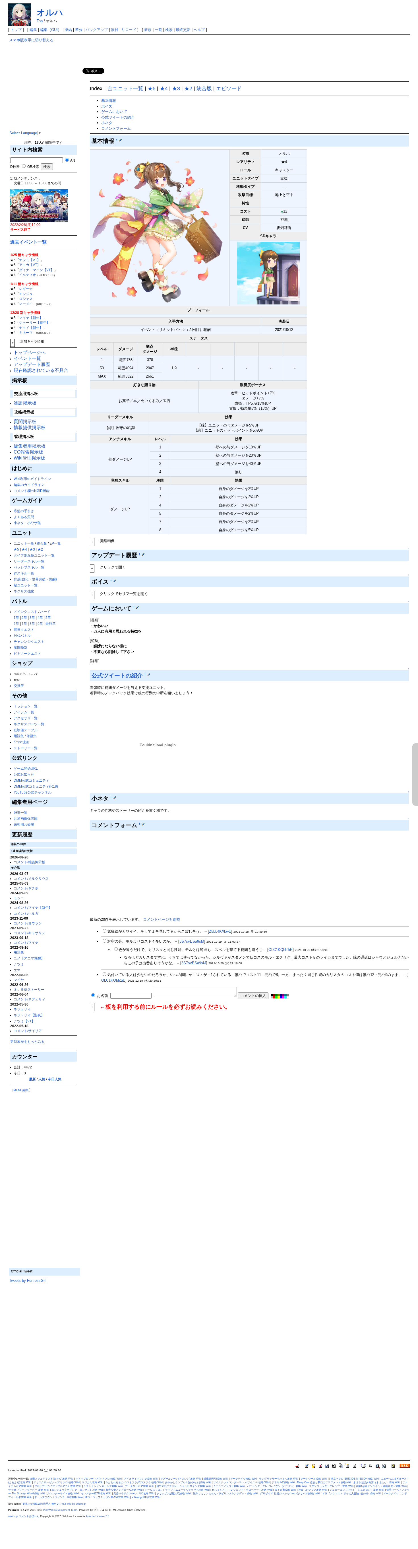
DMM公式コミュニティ (31, 780)
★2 (40, 549)
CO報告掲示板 (28, 452)
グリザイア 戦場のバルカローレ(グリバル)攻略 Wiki (290, 1493)
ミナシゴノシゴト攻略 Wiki (229, 1486)
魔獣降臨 (20, 647)
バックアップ (97, 30)
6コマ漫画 (21, 742)
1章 (16, 617)
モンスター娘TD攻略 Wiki (96, 1493)
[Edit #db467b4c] (143, 824)
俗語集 (31, 736)
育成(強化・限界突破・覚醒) (35, 579)
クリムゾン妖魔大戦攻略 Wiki (174, 1493)
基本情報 (108, 100)
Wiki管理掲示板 (29, 458)
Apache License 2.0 (97, 1516)
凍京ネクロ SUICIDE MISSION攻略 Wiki (355, 1478)
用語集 (19, 736)
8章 (32, 623)
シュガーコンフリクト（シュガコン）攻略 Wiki (357, 1489)
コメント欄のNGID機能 (31, 491)
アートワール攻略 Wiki (314, 1478)
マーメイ (26, 304)
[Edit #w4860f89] (120, 140)
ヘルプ (199, 30)
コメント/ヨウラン (28, 923)
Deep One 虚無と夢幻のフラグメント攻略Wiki (324, 1482)
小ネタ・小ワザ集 (27, 523)
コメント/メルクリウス (31, 878)
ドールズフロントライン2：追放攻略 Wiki (58, 1497)
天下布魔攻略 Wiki (285, 1489)
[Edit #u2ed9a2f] (137, 607)
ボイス (106, 106)
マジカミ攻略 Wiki (92, 1482)
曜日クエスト (24, 629)
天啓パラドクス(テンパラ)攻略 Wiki (133, 1493)
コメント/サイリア (28, 1031)
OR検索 (32, 166)
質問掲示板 (25, 421)
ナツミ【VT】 (29, 260)
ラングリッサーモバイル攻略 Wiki (278, 1478)
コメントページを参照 (161, 919)
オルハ (50, 12)
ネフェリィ (22, 1009)
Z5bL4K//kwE (220, 931)
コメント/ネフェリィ (29, 999)
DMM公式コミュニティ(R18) (36, 786)
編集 (33, 30)
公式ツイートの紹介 (117, 117)
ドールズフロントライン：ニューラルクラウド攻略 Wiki (177, 1489)
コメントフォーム (116, 128)
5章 (48, 617)
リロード (128, 30)
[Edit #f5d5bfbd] (149, 674)
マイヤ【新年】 (31, 318)
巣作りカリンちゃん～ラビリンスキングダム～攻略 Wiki (225, 1493)
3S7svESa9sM (191, 941)
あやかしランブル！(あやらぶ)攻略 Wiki (188, 1482)
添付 (114, 30)
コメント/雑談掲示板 (29, 862)
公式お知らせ (24, 774)
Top (40, 21)
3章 (32, 617)
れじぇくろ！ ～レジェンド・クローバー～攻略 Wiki (242, 1489)
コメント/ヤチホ (26, 888)
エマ (17, 970)
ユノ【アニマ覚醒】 (29, 958)
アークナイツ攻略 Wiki (243, 1478)
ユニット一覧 (24, 543)
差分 (78, 30)
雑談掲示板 (25, 403)
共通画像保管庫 (26, 818)
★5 (16, 549)
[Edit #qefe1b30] (114, 580)
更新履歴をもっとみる (27, 1041)
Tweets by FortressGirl (27, 1280)
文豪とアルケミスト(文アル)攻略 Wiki (51, 1478)
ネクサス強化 (24, 591)
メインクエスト (26, 611)
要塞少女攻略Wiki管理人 (36, 1503)
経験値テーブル (26, 730)
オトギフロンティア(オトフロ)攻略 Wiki (99, 1478)
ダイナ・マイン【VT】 (36, 270)
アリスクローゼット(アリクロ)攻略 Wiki (57, 1482)
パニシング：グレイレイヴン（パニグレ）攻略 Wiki (277, 1486)
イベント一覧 (27, 358)
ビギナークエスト (27, 653)
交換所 (19, 685)
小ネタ (106, 123)
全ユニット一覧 (125, 88)
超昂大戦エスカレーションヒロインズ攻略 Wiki (183, 1486)
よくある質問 (24, 517)
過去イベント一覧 (28, 242)
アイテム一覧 (24, 712)
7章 (24, 623)
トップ (16, 30)
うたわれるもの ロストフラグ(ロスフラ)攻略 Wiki (134, 1482)
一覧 (158, 30)
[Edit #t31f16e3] (143, 554)
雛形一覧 (20, 812)
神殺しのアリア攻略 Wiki (312, 1489)
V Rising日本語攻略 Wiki (146, 1497)
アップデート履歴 (32, 364)
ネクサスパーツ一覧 (29, 724)
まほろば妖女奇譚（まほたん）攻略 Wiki (376, 1482)
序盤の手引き (24, 511)
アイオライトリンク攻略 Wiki (141, 1478)
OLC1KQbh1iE (280, 949)
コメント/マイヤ (26, 942)
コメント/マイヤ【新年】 (33, 907)
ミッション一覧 (26, 706)
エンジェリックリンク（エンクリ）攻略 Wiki (77, 1489)
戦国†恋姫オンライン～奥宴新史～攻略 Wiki (381, 1486)
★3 (32, 549)
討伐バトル (22, 635)
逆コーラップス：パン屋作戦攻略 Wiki (107, 1497)
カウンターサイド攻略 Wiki (63, 1493)
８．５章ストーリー (29, 989)
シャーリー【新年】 (34, 322)
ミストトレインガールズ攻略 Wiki (103, 1486)
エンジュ (26, 294)
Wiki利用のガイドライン (32, 479)
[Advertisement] (44, 91)
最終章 (50, 623)
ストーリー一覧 (26, 748)
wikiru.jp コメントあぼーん (23, 1516)
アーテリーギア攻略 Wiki (139, 1486)
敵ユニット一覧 (26, 585)
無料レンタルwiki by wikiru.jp (68, 1503)
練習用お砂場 (24, 824)
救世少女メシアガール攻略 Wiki (124, 1489)
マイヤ (19, 980)
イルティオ (27, 275)
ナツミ (19, 964)
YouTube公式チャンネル (32, 792)
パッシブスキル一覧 (29, 567)
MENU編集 (21, 1090)
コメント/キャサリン (29, 933)
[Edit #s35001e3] (114, 797)
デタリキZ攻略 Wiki (283, 1482)
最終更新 (183, 30)
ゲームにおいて (114, 112)
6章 (16, 623)
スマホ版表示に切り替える (31, 40)
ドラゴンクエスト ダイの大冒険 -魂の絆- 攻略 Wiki (351, 1493)
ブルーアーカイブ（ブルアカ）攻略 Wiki (57, 1486)
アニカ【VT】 (29, 265)
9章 (40, 623)
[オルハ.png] (160, 227)
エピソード (229, 88)
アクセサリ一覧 (26, 718)
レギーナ (26, 289)
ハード (45, 611)
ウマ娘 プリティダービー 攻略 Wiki (28, 1489)
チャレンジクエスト (29, 641)
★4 (24, 549)
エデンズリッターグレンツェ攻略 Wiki (331, 1486)
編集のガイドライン (29, 485)
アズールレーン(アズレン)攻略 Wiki (180, 1478)
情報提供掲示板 (29, 427)
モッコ (19, 898)
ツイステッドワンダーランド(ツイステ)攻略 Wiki (241, 1482)
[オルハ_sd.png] (268, 273)
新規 (148, 30)
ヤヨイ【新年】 (31, 327)
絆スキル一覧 (24, 573)
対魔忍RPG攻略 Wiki (216, 1478)
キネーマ (26, 332)
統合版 (42, 543)
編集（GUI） (50, 30)
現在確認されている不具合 (41, 370)
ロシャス (26, 298)
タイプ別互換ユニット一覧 (34, 555)
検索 (169, 30)
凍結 (68, 30)
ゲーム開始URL (26, 768)
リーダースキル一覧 (29, 561)
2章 (24, 617)
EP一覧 (55, 543)
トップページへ (29, 352)
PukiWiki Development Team (60, 1510)
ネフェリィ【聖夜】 (29, 1015)
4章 (40, 617)
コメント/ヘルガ (26, 913)
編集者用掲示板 (29, 446)
